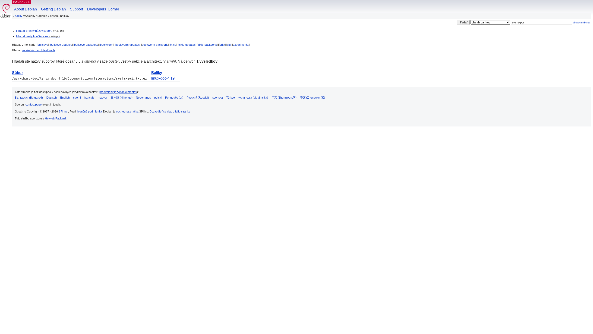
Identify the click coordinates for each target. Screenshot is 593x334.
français (89, 97)
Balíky (18, 16)
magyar (102, 97)
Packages (21, 1)
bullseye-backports (86, 44)
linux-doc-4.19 (163, 78)
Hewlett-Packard (55, 118)
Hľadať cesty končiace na (38, 36)
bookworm (106, 44)
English (65, 97)
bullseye (43, 44)
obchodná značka (127, 111)
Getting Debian (53, 9)
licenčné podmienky (89, 111)
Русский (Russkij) (198, 97)
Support (76, 9)
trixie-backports (207, 44)
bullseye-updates (61, 44)
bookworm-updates (127, 44)
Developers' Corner (103, 9)
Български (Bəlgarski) (29, 97)
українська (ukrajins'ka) (253, 97)
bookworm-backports (155, 44)
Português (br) (174, 97)
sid (229, 44)
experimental (241, 44)
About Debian (25, 9)
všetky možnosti (581, 22)
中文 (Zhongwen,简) (283, 97)
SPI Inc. (63, 111)
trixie (173, 44)
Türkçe (230, 97)
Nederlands (143, 97)
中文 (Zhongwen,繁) (312, 97)
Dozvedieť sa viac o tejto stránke (169, 111)
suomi (77, 97)
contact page (33, 104)
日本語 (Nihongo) (121, 97)
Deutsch (51, 97)
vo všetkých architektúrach (38, 50)
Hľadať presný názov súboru (40, 30)
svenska (217, 97)
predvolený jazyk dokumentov (118, 92)
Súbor (17, 73)
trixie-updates (187, 44)
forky (222, 44)
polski (158, 97)
